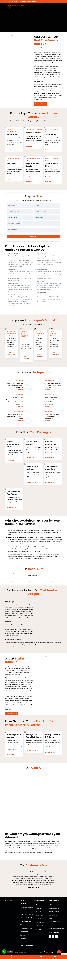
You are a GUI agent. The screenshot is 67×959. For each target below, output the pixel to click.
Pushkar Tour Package (27, 945)
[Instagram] (61, 1)
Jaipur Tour (39, 908)
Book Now (10, 150)
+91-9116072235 (12, 1)
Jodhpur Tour (39, 905)
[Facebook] (56, 1)
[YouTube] (59, 1)
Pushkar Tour (39, 919)
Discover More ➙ (40, 104)
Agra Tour (38, 929)
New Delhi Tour (39, 925)
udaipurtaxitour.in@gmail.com (28, 1)
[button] (27, 390)
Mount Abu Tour (40, 922)
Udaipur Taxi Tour (28, 952)
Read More (20, 389)
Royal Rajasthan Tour (26, 928)
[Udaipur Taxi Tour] (15, 6)
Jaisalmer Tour (40, 915)
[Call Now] (4, 951)
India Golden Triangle (26, 918)
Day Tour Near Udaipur (27, 914)
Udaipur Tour (39, 912)
